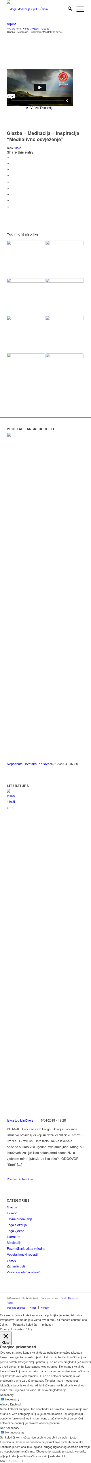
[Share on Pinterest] (12, 176)
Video (17, 148)
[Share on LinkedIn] (12, 182)
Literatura (13, 1236)
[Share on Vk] (12, 194)
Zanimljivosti (16, 1266)
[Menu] (78, 9)
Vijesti (12, 23)
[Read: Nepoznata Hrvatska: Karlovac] (11, 435)
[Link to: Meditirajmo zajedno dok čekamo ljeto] (64, 297)
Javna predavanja (19, 1219)
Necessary (12, 1399)
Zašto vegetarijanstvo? (23, 1272)
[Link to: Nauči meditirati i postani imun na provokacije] (64, 259)
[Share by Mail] (12, 207)
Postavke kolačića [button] (25, 1324)
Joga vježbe (15, 1230)
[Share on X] (12, 163)
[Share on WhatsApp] (12, 170)
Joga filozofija (17, 1224)
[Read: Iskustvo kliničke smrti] (11, 807)
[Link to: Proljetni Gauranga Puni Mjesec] (64, 334)
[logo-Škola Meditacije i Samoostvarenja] (38, 9)
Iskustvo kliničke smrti (23, 1120)
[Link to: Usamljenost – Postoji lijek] (26, 259)
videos (11, 1260)
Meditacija (14, 1242)
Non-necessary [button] (9, 1428)
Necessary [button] (7, 1395)
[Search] (67, 9)
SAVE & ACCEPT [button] (11, 1461)
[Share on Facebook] (12, 157)
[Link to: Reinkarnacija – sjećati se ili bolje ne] (26, 297)
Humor (12, 1213)
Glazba (12, 1207)
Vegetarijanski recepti (22, 1254)
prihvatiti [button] (47, 1324)
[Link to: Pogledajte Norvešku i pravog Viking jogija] (26, 372)
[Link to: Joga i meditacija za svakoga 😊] (26, 334)
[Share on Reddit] (12, 201)
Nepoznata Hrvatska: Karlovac (29, 763)
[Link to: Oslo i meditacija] (64, 372)
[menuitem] (67, 9)
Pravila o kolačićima (20, 1179)
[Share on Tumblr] (12, 188)
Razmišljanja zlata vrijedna (26, 1248)
